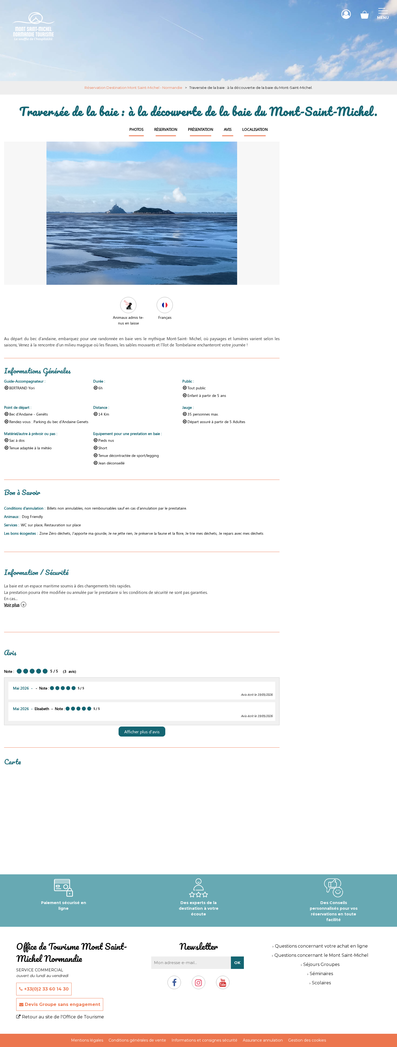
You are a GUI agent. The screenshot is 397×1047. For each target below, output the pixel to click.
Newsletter (198, 946)
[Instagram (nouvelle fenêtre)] (198, 984)
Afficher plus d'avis (142, 731)
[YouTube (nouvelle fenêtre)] (222, 984)
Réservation (165, 129)
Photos (136, 129)
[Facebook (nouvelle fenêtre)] (174, 984)
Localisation (255, 129)
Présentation (200, 129)
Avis (227, 129)
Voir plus (11, 604)
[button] (364, 14)
